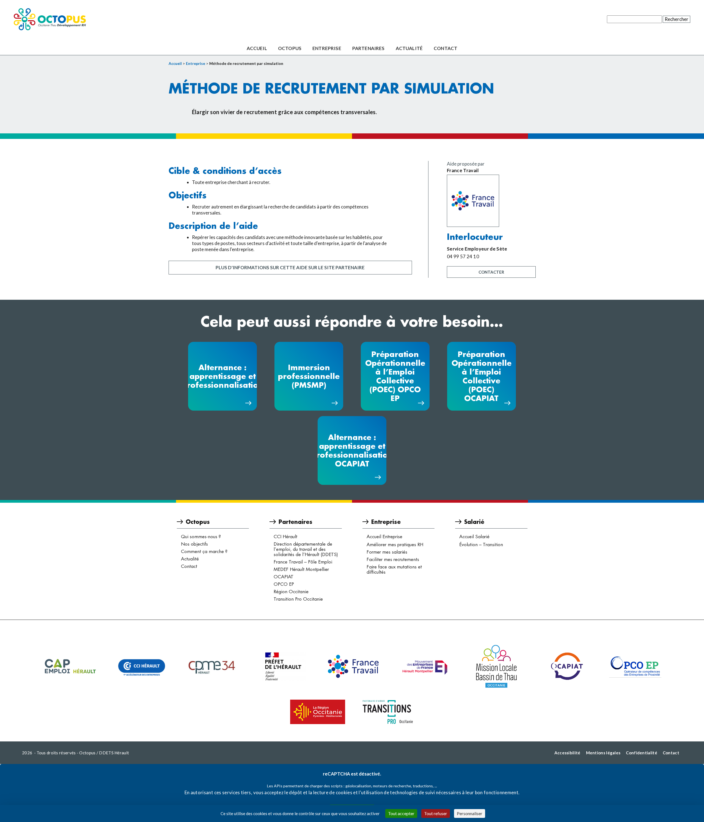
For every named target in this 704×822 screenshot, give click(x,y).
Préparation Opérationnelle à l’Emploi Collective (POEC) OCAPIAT (482, 376)
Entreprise (326, 48)
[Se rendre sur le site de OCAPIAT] (566, 666)
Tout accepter (401, 813)
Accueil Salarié (474, 537)
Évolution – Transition (481, 544)
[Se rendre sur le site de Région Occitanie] (317, 712)
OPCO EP (284, 584)
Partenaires (368, 48)
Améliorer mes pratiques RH (395, 544)
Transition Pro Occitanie (298, 599)
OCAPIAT (283, 577)
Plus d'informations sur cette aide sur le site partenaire (290, 267)
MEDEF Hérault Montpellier (301, 569)
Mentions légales (603, 752)
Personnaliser (469, 813)
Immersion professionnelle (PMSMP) (309, 376)
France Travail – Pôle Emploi (303, 562)
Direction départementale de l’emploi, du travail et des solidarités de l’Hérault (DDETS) (306, 549)
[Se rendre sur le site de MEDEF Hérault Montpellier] (424, 666)
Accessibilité (567, 752)
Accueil (257, 48)
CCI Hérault (285, 537)
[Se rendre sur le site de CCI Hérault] (141, 666)
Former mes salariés (387, 552)
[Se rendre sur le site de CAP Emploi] (70, 666)
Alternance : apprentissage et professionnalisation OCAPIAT (352, 450)
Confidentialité (641, 752)
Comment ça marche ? (204, 551)
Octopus (289, 48)
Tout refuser (435, 813)
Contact (445, 48)
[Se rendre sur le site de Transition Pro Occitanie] (388, 712)
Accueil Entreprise (384, 537)
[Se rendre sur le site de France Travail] (491, 201)
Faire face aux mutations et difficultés (394, 569)
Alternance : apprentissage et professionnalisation (222, 376)
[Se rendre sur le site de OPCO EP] (635, 666)
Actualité (409, 48)
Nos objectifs (194, 544)
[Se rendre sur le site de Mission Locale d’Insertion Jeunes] (496, 666)
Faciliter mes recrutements (393, 559)
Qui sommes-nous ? (201, 537)
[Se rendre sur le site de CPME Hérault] (213, 666)
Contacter (491, 272)
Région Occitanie (291, 592)
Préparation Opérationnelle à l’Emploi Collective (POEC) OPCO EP (395, 376)
